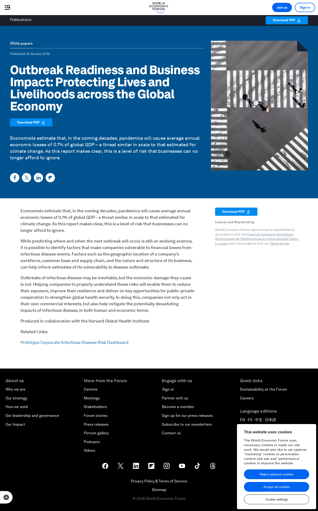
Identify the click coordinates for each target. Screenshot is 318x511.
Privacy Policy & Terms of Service (159, 481)
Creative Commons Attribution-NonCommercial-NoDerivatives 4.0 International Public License (256, 238)
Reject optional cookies (277, 474)
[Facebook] (14, 177)
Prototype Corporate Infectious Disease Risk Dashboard (74, 342)
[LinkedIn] (38, 177)
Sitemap (159, 490)
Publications (20, 19)
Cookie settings (276, 499)
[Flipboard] (50, 177)
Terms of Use (279, 243)
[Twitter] (26, 177)
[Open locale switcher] (6, 497)
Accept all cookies (277, 487)
